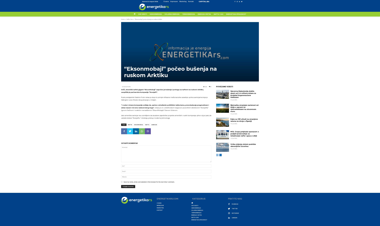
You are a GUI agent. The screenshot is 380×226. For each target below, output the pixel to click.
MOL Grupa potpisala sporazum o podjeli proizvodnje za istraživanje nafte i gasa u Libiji (244, 134)
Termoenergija (196, 212)
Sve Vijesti (194, 205)
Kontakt (160, 210)
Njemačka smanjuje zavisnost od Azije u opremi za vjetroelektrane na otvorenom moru (244, 108)
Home (123, 19)
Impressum (160, 205)
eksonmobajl (138, 124)
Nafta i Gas (130, 19)
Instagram (235, 213)
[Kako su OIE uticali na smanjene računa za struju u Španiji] (222, 122)
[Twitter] (242, 1)
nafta (147, 124)
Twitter (235, 208)
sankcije (154, 124)
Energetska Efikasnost (199, 220)
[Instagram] (237, 1)
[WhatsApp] (142, 131)
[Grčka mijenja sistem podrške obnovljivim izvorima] (222, 147)
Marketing (160, 208)
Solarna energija (197, 210)
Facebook (235, 204)
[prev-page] (217, 155)
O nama (159, 203)
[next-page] (220, 155)
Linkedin (234, 217)
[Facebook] (235, 1)
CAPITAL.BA (204, 1)
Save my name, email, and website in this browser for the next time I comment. (149, 182)
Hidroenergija (196, 208)
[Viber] (148, 131)
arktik (130, 124)
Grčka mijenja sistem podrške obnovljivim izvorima (243, 145)
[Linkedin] (239, 1)
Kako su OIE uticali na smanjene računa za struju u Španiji (244, 120)
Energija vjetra (196, 215)
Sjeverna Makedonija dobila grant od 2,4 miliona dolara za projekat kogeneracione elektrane (243, 94)
